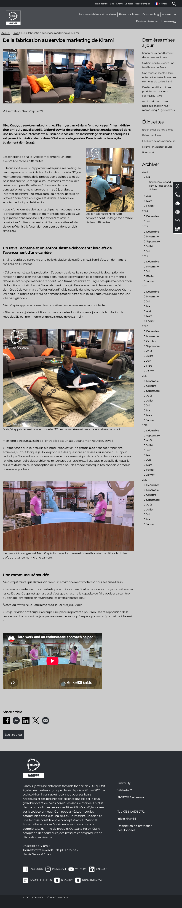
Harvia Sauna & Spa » (37, 854)
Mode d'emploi (142, 3)
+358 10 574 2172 (133, 811)
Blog (111, 3)
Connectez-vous (57, 897)
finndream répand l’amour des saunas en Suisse (162, 185)
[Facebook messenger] (16, 720)
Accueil (5, 33)
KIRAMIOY (66, 880)
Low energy (168, 21)
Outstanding (151, 14)
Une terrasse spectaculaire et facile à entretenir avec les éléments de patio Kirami (159, 77)
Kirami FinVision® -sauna (157, 146)
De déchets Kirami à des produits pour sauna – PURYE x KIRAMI (156, 91)
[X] (35, 720)
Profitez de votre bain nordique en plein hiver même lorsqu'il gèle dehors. (158, 106)
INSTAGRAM (59, 869)
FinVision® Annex (147, 21)
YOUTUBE (80, 869)
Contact (129, 3)
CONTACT (37, 897)
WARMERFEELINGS (41, 880)
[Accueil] (13, 17)
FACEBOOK (36, 869)
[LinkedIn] (26, 720)
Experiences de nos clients (157, 129)
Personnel (148, 152)
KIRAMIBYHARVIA (92, 880)
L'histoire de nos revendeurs (158, 141)
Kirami (119, 3)
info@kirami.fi (126, 818)
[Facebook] (6, 720)
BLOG (26, 897)
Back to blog (13, 734)
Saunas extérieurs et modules (97, 14)
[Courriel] (45, 720)
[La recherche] (172, 3)
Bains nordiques (129, 14)
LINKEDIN (101, 869)
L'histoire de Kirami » (36, 845)
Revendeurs (101, 3)
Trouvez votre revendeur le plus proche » (50, 850)
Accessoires (169, 14)
